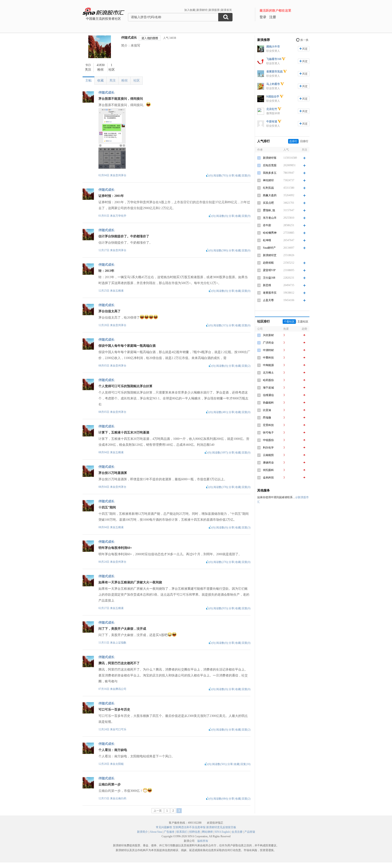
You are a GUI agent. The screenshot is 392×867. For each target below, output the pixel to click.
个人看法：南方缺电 (112, 750)
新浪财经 (201, 10)
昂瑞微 (267, 417)
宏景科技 (268, 425)
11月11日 (104, 642)
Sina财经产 (269, 247)
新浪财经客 (270, 157)
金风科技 (268, 477)
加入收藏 (189, 10)
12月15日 (104, 798)
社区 (136, 80)
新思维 (267, 285)
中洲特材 (268, 350)
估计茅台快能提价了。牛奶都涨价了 (123, 236)
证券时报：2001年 (111, 196)
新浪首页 (226, 10)
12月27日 (104, 250)
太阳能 (119, 763)
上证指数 (120, 642)
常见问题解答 (164, 827)
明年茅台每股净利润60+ (115, 548)
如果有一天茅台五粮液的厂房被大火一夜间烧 (130, 582)
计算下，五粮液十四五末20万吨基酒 (123, 432)
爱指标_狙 (269, 210)
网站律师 (207, 831)
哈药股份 (268, 380)
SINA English (222, 831)
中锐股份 (268, 440)
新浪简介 (142, 831)
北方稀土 (268, 372)
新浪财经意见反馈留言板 (221, 827)
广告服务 (169, 831)
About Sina (156, 831)
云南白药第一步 (109, 784)
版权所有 (202, 840)
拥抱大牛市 (273, 46)
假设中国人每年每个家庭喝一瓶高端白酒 (127, 345)
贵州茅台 (120, 175)
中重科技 (268, 357)
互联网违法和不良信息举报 (189, 827)
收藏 (100, 80)
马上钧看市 (273, 84)
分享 (231, 175)
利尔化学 (268, 447)
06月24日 (104, 561)
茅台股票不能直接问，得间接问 (120, 98)
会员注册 (237, 831)
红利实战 (268, 187)
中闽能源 (268, 365)
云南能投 (268, 455)
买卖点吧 (268, 202)
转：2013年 (106, 270)
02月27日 (104, 608)
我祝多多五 (270, 172)
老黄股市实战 (274, 71)
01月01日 (104, 215)
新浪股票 (214, 10)
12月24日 (104, 729)
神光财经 (268, 180)
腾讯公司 (120, 689)
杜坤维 (267, 240)
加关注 (303, 48)
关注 (112, 80)
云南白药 (120, 798)
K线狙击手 (272, 96)
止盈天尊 (268, 300)
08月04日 (104, 452)
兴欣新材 (268, 335)
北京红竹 (271, 109)
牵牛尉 (267, 225)
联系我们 (181, 831)
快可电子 (268, 432)
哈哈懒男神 (270, 232)
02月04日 (104, 175)
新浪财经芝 (270, 255)
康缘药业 (268, 462)
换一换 (304, 40)
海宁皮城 (268, 387)
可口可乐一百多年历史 (114, 709)
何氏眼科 (268, 470)
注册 (272, 17)
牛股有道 (271, 121)
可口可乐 (120, 729)
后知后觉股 (270, 165)
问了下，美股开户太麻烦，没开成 (122, 628)
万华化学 (120, 215)
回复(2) (246, 365)
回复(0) (246, 175)
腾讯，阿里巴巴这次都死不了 (119, 663)
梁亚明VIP (269, 270)
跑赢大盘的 (270, 195)
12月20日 (104, 325)
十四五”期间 (107, 507)
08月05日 (104, 365)
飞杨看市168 (273, 59)
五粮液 (119, 290)
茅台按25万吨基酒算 (112, 473)
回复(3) (246, 527)
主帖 (88, 80)
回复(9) (246, 216)
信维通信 (268, 395)
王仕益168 (269, 277)
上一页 (158, 810)
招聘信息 (194, 831)
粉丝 (124, 80)
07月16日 (104, 689)
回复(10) (245, 764)
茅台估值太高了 (109, 311)
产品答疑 (249, 831)
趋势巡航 (268, 262)
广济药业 (268, 342)
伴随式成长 (129, 37)
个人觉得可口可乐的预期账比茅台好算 (125, 386)
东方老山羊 (270, 217)
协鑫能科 (268, 402)
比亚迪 (267, 410)
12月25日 (104, 290)
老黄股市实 (270, 292)
